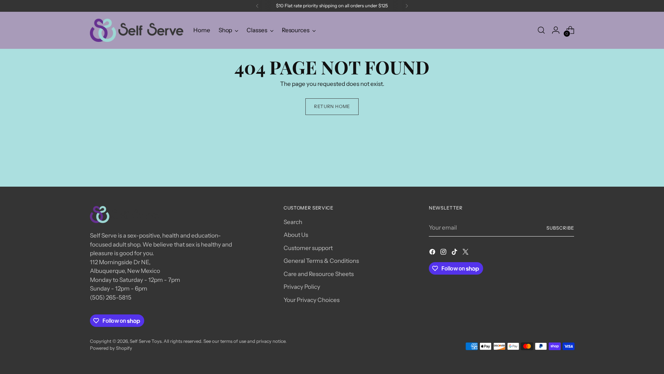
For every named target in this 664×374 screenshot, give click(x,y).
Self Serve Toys (146, 341)
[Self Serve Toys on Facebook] (433, 253)
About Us (296, 234)
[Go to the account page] (556, 30)
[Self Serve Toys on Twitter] (466, 253)
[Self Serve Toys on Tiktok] (455, 253)
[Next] (406, 6)
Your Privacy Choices (312, 299)
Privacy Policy (302, 286)
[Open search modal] (541, 30)
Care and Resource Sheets (319, 273)
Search (293, 222)
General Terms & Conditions (321, 260)
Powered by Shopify (111, 348)
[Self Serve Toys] (136, 30)
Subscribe (560, 228)
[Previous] (257, 6)
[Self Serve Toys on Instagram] (444, 253)
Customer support (308, 247)
